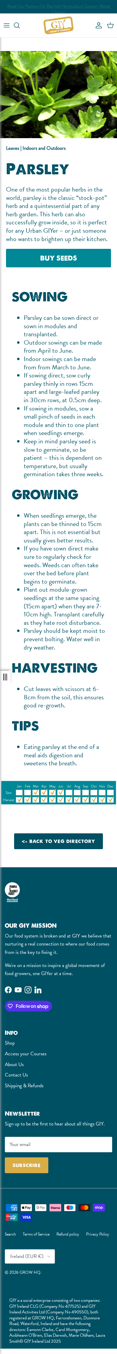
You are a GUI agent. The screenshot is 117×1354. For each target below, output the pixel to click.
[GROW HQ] (59, 25)
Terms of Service (36, 1234)
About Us (14, 1064)
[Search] (19, 25)
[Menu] (6, 25)
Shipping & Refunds (24, 1085)
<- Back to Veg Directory (58, 841)
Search (10, 1234)
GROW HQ (30, 1272)
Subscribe (26, 1165)
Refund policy (67, 1234)
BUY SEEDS (58, 258)
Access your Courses (25, 1053)
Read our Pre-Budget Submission (58, 7)
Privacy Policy (97, 1234)
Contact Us (16, 1075)
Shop (10, 1043)
